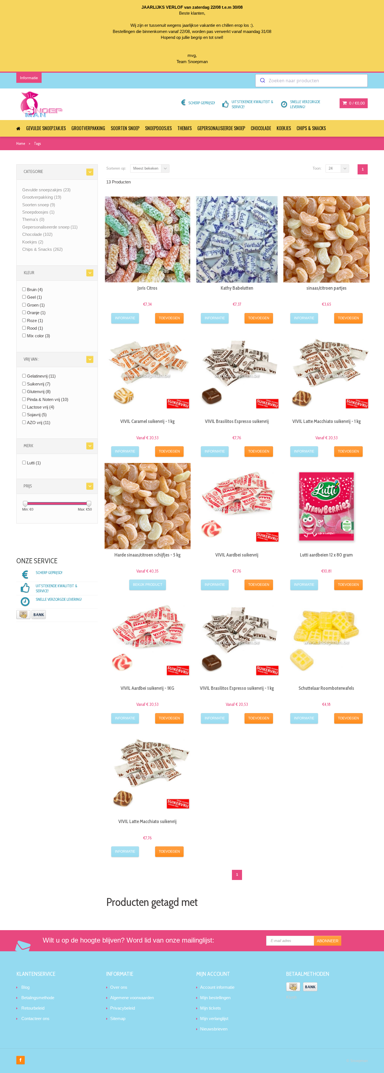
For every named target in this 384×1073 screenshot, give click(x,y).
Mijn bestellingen (215, 997)
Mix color (38, 335)
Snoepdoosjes (158, 128)
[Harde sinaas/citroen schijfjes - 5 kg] (148, 506)
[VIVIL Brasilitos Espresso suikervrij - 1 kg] (237, 639)
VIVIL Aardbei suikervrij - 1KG (147, 688)
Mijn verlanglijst (214, 1018)
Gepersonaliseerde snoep (221, 128)
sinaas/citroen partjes (326, 288)
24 (331, 168)
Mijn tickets (210, 1008)
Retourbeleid (32, 1008)
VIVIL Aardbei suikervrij (236, 555)
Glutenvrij (39, 391)
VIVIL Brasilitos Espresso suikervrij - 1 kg (237, 688)
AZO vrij (38, 422)
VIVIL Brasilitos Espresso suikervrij (237, 421)
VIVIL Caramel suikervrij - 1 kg (147, 421)
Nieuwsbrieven (213, 1029)
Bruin (35, 289)
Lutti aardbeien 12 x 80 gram (326, 555)
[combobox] (311, 80)
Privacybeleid (122, 1008)
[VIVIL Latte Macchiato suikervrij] (148, 773)
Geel (34, 297)
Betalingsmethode (37, 997)
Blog (25, 987)
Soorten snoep (125, 128)
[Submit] (262, 80)
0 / (356, 103)
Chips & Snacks (311, 128)
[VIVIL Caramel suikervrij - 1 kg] (148, 373)
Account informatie (217, 987)
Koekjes (284, 128)
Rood (35, 328)
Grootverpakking (88, 128)
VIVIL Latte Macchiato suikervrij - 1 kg (326, 421)
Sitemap (117, 1018)
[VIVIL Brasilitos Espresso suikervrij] (237, 373)
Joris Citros (147, 288)
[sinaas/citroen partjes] (326, 239)
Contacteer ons (35, 1018)
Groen (36, 305)
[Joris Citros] (148, 239)
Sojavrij (37, 414)
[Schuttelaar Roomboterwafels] (326, 639)
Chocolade (261, 128)
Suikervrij (38, 384)
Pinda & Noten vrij (47, 399)
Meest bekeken (145, 168)
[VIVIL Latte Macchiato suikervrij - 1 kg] (326, 373)
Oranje (36, 312)
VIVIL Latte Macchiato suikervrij (147, 821)
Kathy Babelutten (237, 288)
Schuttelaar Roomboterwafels (326, 688)
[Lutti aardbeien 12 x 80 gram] (326, 506)
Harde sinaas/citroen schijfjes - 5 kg (147, 555)
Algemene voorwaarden (132, 997)
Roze (35, 320)
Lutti (34, 462)
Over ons (118, 987)
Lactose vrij (40, 407)
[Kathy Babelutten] (237, 239)
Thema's (184, 128)
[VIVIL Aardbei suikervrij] (237, 506)
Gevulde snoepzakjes (46, 128)
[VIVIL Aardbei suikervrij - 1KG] (148, 639)
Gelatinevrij (41, 376)
